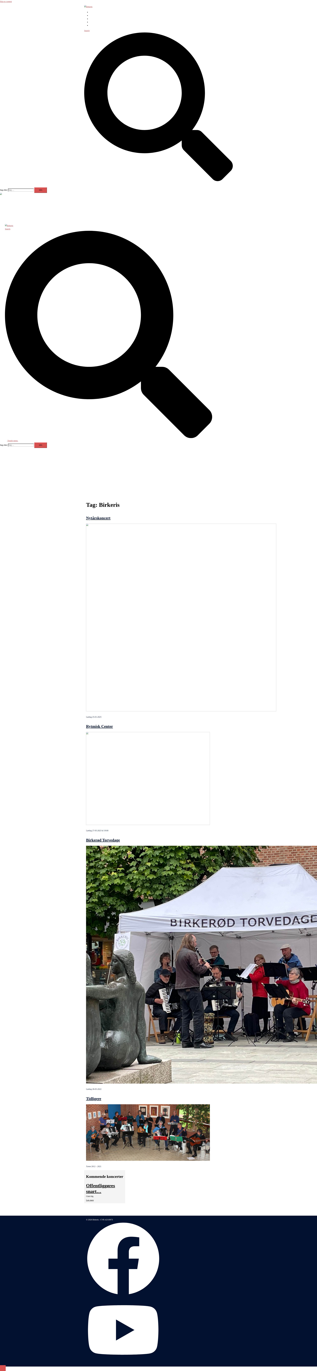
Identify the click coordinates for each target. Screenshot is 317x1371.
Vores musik (94, 15)
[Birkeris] (88, 7)
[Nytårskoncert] (181, 711)
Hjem (91, 12)
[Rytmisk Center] (148, 824)
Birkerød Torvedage (103, 840)
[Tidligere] (148, 1160)
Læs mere (90, 1200)
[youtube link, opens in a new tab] (123, 1362)
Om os (91, 22)
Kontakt (92, 25)
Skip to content (6, 1)
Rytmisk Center (99, 726)
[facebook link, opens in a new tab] (123, 1295)
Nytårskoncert (98, 518)
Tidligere (93, 1098)
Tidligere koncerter (96, 19)
